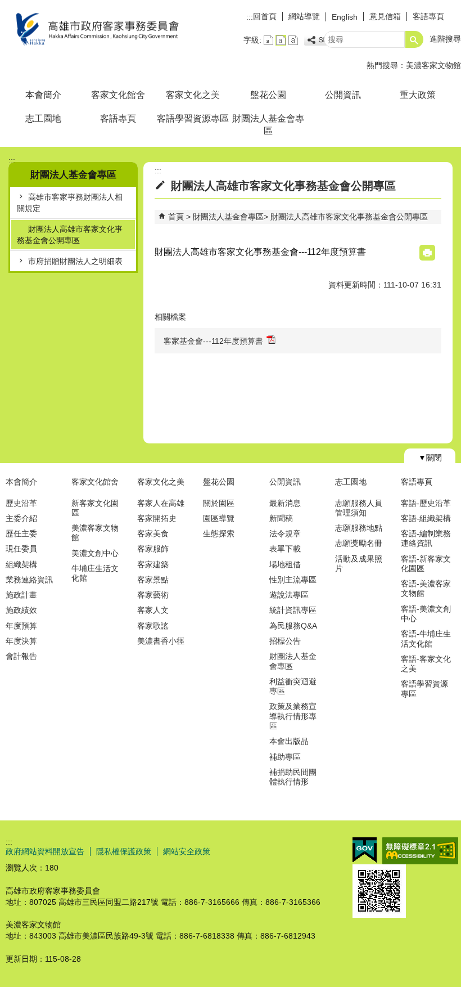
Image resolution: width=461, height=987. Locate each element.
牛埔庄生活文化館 (95, 573)
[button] (414, 39)
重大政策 (418, 95)
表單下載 (285, 548)
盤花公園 (268, 95)
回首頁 (265, 16)
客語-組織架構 (426, 518)
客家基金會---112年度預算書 (213, 341)
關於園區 (218, 503)
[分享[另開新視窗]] (322, 40)
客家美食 (153, 533)
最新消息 (285, 503)
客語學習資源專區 (193, 118)
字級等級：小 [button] (268, 40)
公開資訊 (343, 95)
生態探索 (218, 533)
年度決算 (21, 640)
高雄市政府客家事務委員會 (95, 30)
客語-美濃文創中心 (426, 613)
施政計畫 (21, 594)
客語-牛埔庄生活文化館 (426, 638)
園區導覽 (218, 518)
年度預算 (21, 625)
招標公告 (285, 640)
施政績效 (21, 609)
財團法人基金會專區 (268, 125)
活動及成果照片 (358, 563)
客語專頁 (428, 16)
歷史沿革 (21, 503)
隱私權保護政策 (123, 851)
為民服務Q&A (293, 625)
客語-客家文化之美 (426, 663)
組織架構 (21, 564)
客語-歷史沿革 (426, 503)
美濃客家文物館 (433, 65)
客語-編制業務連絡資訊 (426, 538)
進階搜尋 (445, 38)
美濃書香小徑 (160, 640)
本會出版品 (289, 741)
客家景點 (153, 579)
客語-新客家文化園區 (426, 563)
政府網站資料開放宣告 (45, 851)
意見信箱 (385, 16)
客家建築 (153, 564)
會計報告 (21, 656)
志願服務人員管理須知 (358, 508)
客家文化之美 (193, 95)
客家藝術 (153, 594)
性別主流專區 (293, 579)
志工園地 (43, 118)
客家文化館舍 (118, 95)
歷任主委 (21, 533)
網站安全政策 (186, 851)
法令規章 (285, 533)
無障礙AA (420, 850)
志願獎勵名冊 (358, 543)
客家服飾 (153, 548)
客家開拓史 (157, 518)
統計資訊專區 (293, 609)
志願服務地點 (358, 527)
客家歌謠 (153, 625)
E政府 (364, 850)
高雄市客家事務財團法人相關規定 (70, 202)
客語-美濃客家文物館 (426, 588)
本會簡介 (43, 95)
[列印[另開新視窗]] (427, 252)
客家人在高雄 (160, 503)
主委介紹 (21, 518)
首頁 (176, 216)
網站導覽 (304, 16)
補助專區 (285, 756)
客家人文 (153, 609)
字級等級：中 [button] (280, 40)
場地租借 (285, 564)
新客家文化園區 (95, 508)
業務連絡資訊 (29, 579)
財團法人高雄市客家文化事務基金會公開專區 (70, 235)
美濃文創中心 (95, 553)
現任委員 (21, 548)
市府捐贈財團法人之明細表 (75, 261)
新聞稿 (281, 518)
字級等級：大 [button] (293, 40)
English (345, 16)
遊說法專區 (289, 594)
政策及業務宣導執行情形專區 (293, 716)
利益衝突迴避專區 (293, 686)
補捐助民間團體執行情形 (293, 777)
